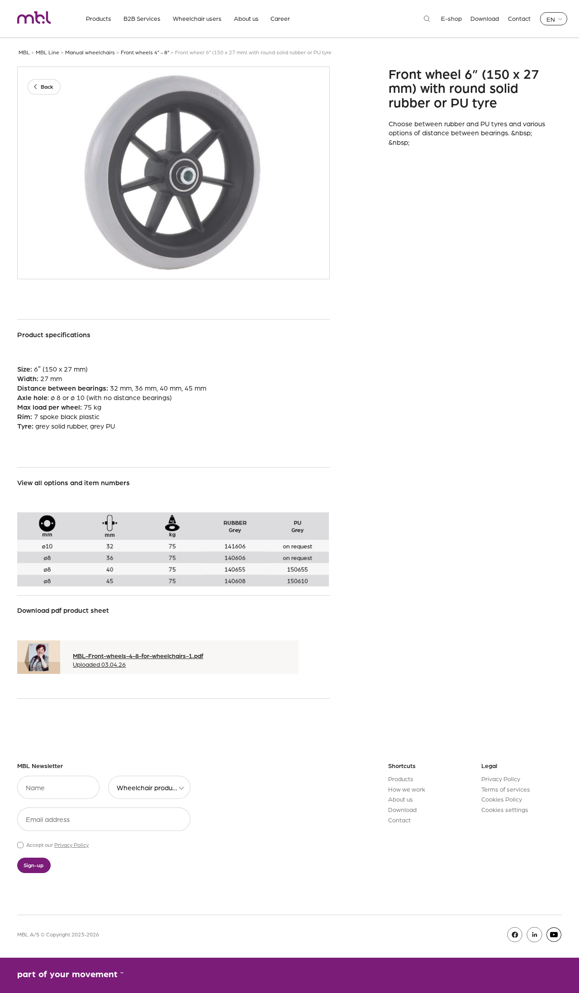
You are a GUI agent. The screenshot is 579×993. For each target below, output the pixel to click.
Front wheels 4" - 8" (145, 52)
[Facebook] (515, 935)
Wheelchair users (197, 18)
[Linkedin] (534, 935)
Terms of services (505, 789)
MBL (24, 52)
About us (246, 18)
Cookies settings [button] (504, 809)
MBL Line (47, 52)
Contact (519, 18)
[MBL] (34, 18)
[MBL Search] (427, 18)
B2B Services (142, 18)
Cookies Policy (501, 799)
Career (280, 18)
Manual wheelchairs (90, 52)
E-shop (451, 18)
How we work (406, 789)
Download (484, 18)
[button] (553, 18)
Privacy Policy (71, 844)
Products (98, 18)
